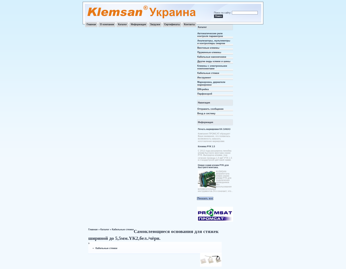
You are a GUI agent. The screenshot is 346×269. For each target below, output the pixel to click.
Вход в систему (206, 113)
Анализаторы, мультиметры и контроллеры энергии (213, 42)
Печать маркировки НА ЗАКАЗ (214, 129)
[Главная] (141, 17)
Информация (138, 24)
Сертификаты (172, 24)
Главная (91, 24)
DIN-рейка (203, 89)
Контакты (189, 24)
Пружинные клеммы (209, 52)
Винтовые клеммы (208, 47)
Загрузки (155, 24)
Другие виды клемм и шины (213, 61)
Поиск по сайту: (223, 12)
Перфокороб (204, 93)
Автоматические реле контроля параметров (210, 34)
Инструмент (204, 77)
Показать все (205, 198)
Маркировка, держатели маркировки (211, 83)
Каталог (122, 24)
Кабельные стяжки (208, 73)
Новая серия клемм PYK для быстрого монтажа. (213, 166)
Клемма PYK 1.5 (206, 146)
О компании (107, 24)
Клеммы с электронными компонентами (212, 67)
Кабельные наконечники (211, 56)
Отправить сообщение (210, 109)
